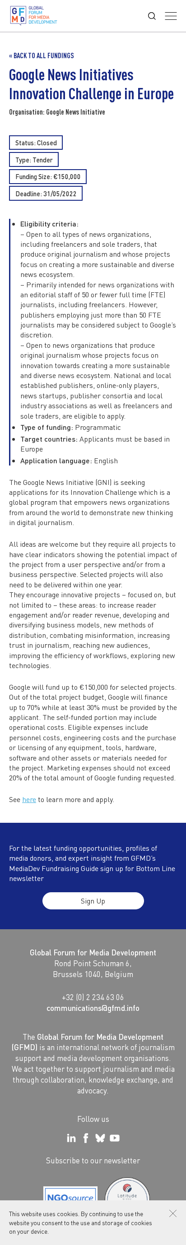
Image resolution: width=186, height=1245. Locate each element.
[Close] (173, 1213)
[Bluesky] (100, 1138)
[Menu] (171, 16)
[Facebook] (86, 1138)
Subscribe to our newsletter (93, 1160)
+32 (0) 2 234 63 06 (93, 997)
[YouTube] (115, 1138)
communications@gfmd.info (93, 1008)
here (29, 799)
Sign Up (93, 900)
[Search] (152, 16)
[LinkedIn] (71, 1138)
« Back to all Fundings (41, 55)
